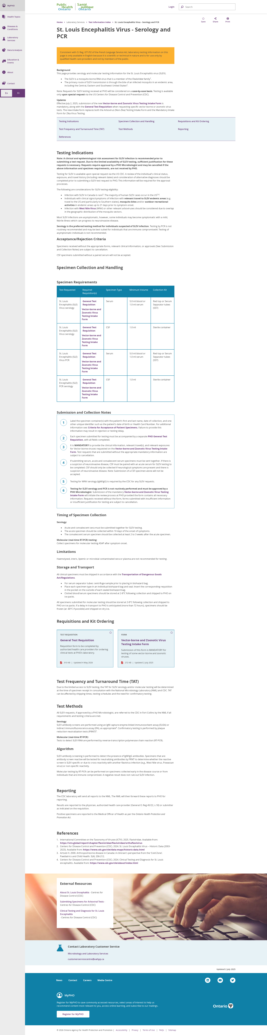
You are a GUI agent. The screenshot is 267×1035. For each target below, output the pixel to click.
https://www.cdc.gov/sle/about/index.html (114, 863)
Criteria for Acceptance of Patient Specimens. (113, 427)
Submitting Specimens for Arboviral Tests (82, 901)
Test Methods (125, 129)
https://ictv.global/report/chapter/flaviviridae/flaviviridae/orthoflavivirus (101, 843)
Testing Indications (69, 121)
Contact (72, 980)
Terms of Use (149, 1030)
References (65, 136)
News (59, 980)
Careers (87, 980)
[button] (182, 6)
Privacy (135, 1030)
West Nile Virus (87, 208)
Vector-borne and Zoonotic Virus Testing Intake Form (132, 103)
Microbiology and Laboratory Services (88, 953)
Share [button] (215, 21)
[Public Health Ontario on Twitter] (232, 980)
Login (171, 6)
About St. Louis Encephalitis (74, 892)
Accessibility (121, 1030)
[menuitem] (12, 5)
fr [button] (18, 93)
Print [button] (227, 21)
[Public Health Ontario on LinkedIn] (207, 980)
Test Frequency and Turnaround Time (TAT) (81, 129)
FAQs (161, 1030)
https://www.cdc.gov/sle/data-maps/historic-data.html (114, 849)
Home (60, 22)
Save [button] (203, 21)
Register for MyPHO (73, 1014)
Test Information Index (100, 22)
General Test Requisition (98, 106)
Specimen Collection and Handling (136, 121)
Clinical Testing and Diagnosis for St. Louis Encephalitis (82, 912)
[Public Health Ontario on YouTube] (220, 980)
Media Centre (104, 980)
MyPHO (70, 995)
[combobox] (207, 7)
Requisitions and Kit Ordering (193, 121)
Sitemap (172, 1030)
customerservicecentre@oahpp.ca (86, 959)
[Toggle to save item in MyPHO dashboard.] (110, 632)
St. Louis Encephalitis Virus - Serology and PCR (113, 32)
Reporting (183, 129)
